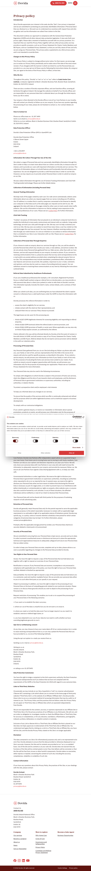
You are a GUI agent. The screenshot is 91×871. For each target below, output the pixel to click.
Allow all (71, 453)
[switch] (35, 441)
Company (17, 832)
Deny (19, 453)
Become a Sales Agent (66, 832)
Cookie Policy (53, 211)
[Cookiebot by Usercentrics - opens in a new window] (76, 417)
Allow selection (45, 453)
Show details (76, 447)
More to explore (42, 832)
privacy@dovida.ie (33, 119)
